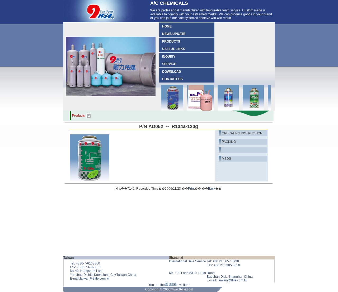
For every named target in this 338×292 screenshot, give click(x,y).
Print (191, 188)
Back (211, 188)
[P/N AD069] (249, 110)
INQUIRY (167, 56)
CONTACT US (171, 79)
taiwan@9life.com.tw (95, 278)
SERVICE (167, 64)
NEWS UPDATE (172, 34)
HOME (165, 26)
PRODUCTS (169, 41)
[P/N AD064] (224, 110)
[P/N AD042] (168, 110)
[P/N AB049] (196, 110)
